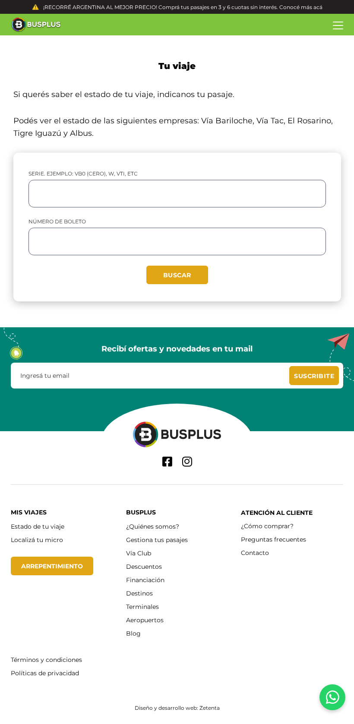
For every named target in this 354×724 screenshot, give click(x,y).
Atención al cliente (277, 512)
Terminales (142, 606)
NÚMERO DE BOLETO (57, 221)
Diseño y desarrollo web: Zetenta (177, 707)
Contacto (255, 552)
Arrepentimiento (52, 566)
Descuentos (144, 566)
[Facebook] (167, 461)
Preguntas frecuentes (273, 539)
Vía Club (138, 553)
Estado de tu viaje (37, 526)
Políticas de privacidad (45, 673)
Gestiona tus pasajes (157, 540)
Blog (133, 633)
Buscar (177, 275)
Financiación (145, 580)
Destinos (139, 593)
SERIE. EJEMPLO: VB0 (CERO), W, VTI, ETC (83, 173)
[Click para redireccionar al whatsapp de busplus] (332, 697)
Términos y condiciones (46, 659)
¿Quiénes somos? (152, 526)
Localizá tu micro (37, 540)
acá (317, 6)
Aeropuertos (145, 620)
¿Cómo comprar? (267, 526)
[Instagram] (187, 461)
